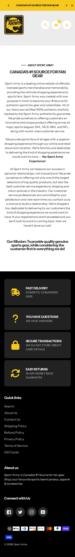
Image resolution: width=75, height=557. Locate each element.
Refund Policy (14, 432)
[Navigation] (66, 24)
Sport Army (20, 544)
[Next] (66, 5)
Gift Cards (11, 452)
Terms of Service (16, 446)
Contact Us (12, 419)
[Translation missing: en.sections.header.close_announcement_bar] (72, 5)
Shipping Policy (15, 426)
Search (9, 406)
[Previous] (9, 5)
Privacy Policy (14, 439)
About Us (10, 413)
